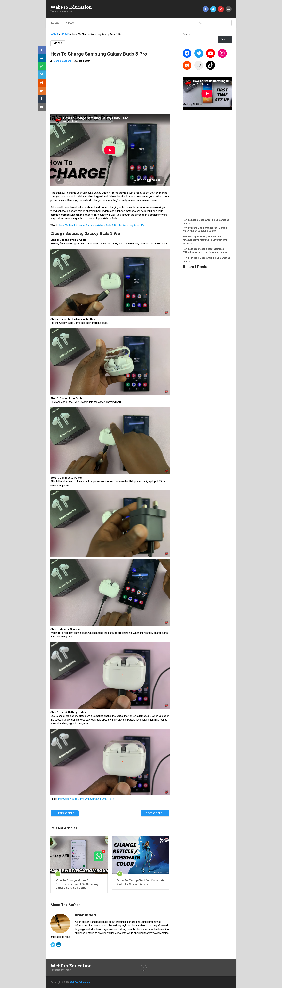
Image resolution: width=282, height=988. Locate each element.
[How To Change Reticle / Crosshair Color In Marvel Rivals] (140, 855)
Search (186, 34)
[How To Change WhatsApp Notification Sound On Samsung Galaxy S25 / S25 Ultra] (79, 855)
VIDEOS (70, 23)
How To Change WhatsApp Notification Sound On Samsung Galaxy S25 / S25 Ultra (77, 884)
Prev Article (66, 813)
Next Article (154, 813)
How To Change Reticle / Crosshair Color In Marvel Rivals (140, 882)
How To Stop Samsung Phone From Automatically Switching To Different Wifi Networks (205, 239)
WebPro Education (71, 7)
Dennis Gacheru (62, 61)
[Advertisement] (110, 90)
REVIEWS (54, 23)
